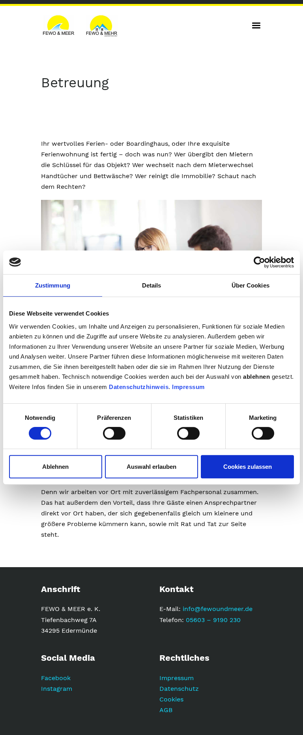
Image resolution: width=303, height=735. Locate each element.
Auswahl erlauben (151, 466)
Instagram (56, 688)
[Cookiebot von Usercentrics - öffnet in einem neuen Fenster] (259, 262)
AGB (165, 710)
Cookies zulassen (247, 466)
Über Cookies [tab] (250, 285)
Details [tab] (151, 285)
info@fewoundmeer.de (217, 609)
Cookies (171, 699)
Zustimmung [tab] (52, 285)
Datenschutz (179, 688)
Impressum (188, 386)
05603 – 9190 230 (213, 620)
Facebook (56, 678)
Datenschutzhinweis (138, 386)
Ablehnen (55, 466)
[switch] (114, 433)
